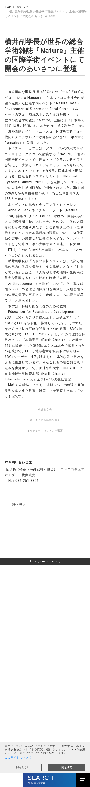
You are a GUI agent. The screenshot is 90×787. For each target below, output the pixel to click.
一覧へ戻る (17, 644)
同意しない (23, 767)
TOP (8, 7)
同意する (66, 767)
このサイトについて (18, 757)
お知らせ (22, 7)
